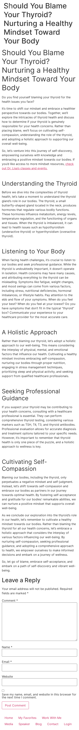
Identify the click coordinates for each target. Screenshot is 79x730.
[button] (71, 9)
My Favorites (27, 718)
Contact (52, 724)
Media (9, 724)
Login (68, 724)
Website (7, 676)
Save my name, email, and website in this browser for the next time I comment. (39, 696)
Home (9, 718)
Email (7, 661)
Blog (38, 724)
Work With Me (51, 718)
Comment (10, 600)
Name (7, 646)
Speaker (24, 724)
